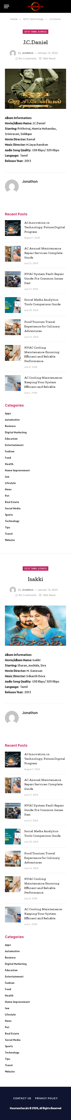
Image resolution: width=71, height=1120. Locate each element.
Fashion (9, 451)
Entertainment (14, 445)
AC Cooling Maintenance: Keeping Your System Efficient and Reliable (43, 382)
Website (10, 540)
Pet (7, 495)
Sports (9, 514)
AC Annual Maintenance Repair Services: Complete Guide (43, 252)
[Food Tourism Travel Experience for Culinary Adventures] (13, 327)
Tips (7, 527)
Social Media (13, 508)
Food (8, 457)
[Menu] (6, 6)
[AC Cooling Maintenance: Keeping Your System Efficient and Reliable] (13, 383)
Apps (8, 413)
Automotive (12, 419)
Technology (12, 521)
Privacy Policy (46, 1098)
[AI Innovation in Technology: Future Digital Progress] (13, 228)
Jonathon (27, 52)
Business (10, 426)
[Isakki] (35, 626)
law (7, 476)
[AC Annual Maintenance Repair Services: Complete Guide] (13, 254)
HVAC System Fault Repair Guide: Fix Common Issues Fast (44, 278)
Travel (9, 533)
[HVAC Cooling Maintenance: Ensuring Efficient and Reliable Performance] (13, 353)
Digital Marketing (16, 432)
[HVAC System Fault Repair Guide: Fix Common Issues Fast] (13, 279)
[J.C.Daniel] (35, 89)
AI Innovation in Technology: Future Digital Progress (44, 227)
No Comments (27, 58)
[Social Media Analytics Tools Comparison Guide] (13, 305)
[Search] (65, 6)
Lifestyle (10, 483)
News (8, 489)
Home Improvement (17, 470)
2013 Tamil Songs (35, 31)
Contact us (22, 1098)
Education (11, 438)
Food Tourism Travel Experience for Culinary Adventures (42, 326)
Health (9, 464)
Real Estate (12, 502)
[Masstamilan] (35, 6)
